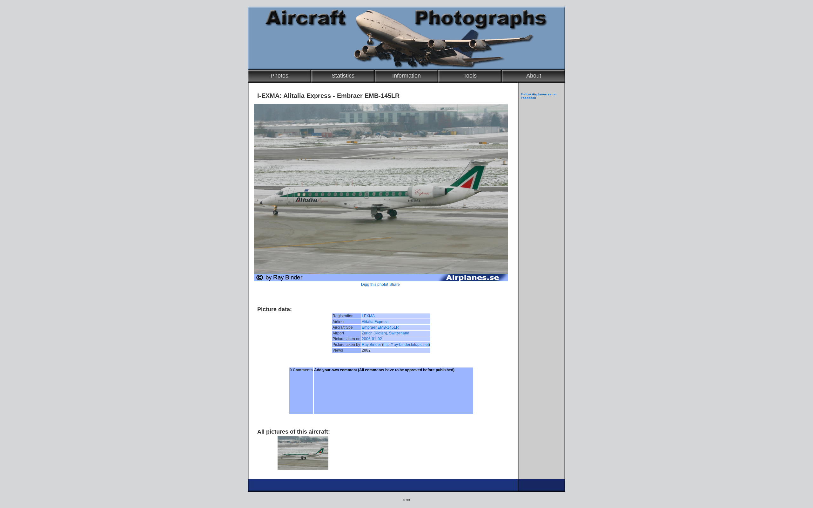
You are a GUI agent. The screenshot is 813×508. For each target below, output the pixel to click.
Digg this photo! (374, 284)
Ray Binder (371, 344)
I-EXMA (368, 316)
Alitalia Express (375, 321)
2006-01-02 (372, 339)
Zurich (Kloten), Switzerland (385, 333)
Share (394, 284)
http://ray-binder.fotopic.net (406, 344)
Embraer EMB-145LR (380, 327)
